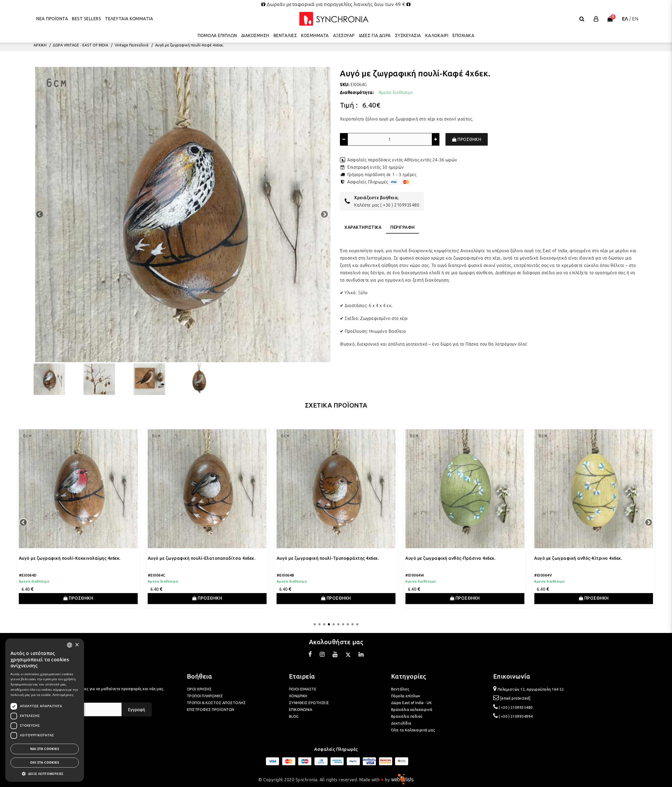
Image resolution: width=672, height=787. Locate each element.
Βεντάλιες (400, 689)
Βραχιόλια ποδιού (407, 716)
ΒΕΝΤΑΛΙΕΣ (285, 35)
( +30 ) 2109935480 (399, 205)
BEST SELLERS (86, 18)
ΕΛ (625, 18)
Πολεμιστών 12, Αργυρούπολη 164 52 (531, 689)
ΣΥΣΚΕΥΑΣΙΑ (408, 35)
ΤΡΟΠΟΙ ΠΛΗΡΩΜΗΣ (205, 696)
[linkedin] (361, 655)
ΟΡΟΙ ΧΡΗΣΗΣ (199, 689)
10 (357, 624)
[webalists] (402, 779)
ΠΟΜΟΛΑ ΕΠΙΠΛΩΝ (217, 35)
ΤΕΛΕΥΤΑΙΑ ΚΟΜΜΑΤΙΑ (129, 18)
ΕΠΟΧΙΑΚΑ (463, 35)
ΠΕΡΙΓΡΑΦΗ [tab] (402, 227)
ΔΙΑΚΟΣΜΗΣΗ (255, 35)
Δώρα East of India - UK (411, 703)
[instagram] (322, 655)
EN (635, 18)
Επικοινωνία (511, 676)
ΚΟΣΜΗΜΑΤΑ (315, 35)
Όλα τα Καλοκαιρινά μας (413, 730)
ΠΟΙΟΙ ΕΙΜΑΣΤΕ (303, 689)
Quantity (348, 126)
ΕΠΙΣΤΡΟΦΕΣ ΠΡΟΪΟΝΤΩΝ (210, 709)
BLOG (294, 716)
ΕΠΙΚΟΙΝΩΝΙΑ (300, 709)
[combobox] (69, 645)
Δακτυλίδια (401, 723)
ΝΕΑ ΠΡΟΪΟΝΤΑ (52, 18)
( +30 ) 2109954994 (516, 716)
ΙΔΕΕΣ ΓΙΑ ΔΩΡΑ (375, 35)
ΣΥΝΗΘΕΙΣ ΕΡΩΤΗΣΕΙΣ (309, 703)
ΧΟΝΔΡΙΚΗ (298, 696)
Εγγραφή (136, 709)
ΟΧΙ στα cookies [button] (44, 762)
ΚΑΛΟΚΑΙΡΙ (437, 35)
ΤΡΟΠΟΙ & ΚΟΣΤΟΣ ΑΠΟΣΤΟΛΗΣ (216, 703)
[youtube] (335, 655)
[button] (44, 774)
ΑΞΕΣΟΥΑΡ (344, 35)
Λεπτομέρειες (63, 695)
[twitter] (348, 655)
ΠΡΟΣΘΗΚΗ (468, 139)
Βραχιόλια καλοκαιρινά (412, 709)
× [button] (77, 645)
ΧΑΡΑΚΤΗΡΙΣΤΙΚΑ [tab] (362, 227)
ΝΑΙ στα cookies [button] (44, 749)
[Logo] (333, 19)
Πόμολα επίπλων (405, 696)
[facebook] (310, 655)
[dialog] (44, 710)
